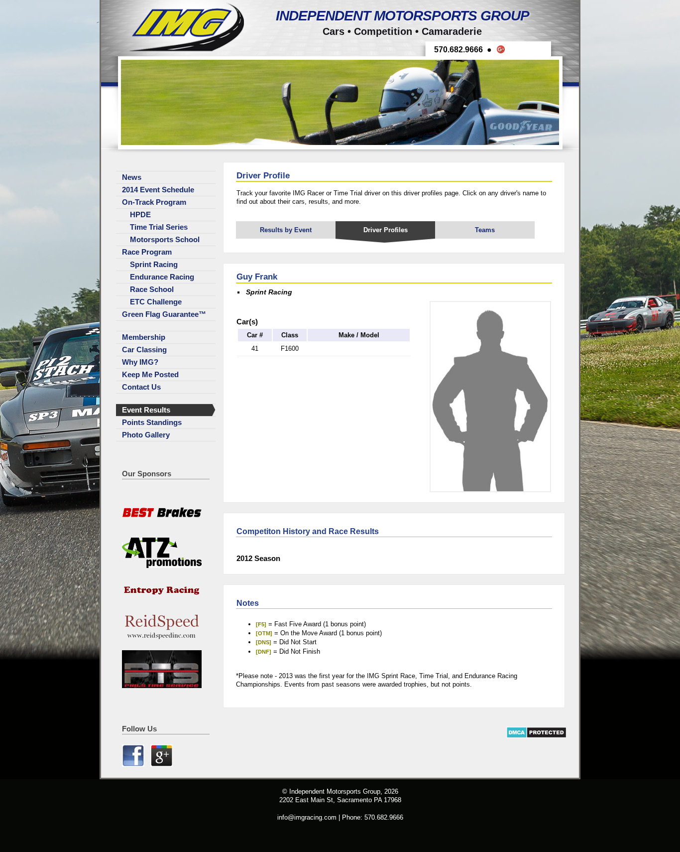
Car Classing (144, 350)
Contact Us (141, 387)
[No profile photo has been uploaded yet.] (490, 490)
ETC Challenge (156, 302)
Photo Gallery (146, 435)
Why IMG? (140, 362)
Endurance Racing (162, 277)
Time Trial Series (159, 227)
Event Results (146, 410)
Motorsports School (165, 240)
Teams (485, 230)
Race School (152, 289)
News (131, 177)
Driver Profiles (385, 230)
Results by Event (286, 230)
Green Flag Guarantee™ (164, 314)
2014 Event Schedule (158, 190)
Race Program (147, 252)
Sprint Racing (154, 265)
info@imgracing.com (307, 817)
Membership (143, 337)
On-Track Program (154, 202)
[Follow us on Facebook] (134, 764)
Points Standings (152, 422)
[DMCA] (536, 736)
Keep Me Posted (150, 375)
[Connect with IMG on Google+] (161, 764)
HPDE (140, 215)
